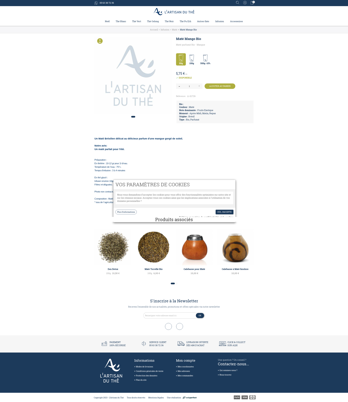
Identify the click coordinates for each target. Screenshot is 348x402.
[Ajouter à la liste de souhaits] (168, 40)
